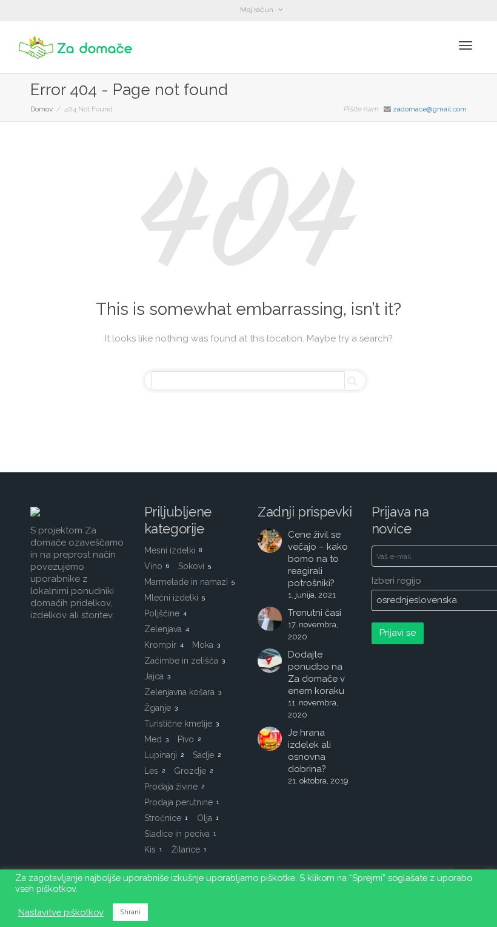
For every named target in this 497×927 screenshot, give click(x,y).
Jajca (157, 676)
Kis (153, 849)
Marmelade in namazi (189, 582)
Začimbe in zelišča (184, 660)
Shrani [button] (130, 912)
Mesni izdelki (173, 550)
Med (156, 739)
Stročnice (165, 818)
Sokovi (194, 566)
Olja (207, 818)
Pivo (189, 739)
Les (154, 771)
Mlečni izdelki (174, 597)
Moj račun (257, 9)
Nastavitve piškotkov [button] (61, 912)
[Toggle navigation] (465, 45)
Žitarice (189, 849)
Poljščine (165, 613)
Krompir (164, 645)
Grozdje (193, 771)
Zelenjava (166, 629)
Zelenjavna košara (182, 692)
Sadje (207, 755)
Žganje (161, 708)
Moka (206, 645)
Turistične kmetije (181, 723)
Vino (156, 566)
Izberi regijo (396, 580)
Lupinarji (164, 755)
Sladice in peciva (180, 834)
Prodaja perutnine (181, 802)
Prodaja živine (174, 786)
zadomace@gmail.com (430, 109)
